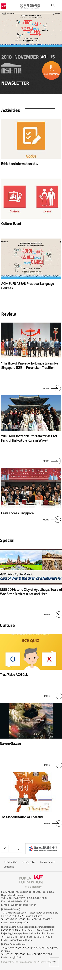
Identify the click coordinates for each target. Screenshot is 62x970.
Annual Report (47, 862)
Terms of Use (10, 862)
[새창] (42, 848)
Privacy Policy (28, 862)
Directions (9, 867)
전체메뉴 (59, 5)
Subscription (51, 74)
